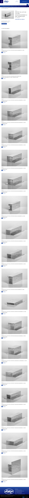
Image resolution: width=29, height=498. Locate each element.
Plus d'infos (11, 496)
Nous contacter (16, 1)
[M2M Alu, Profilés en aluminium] (6, 1)
